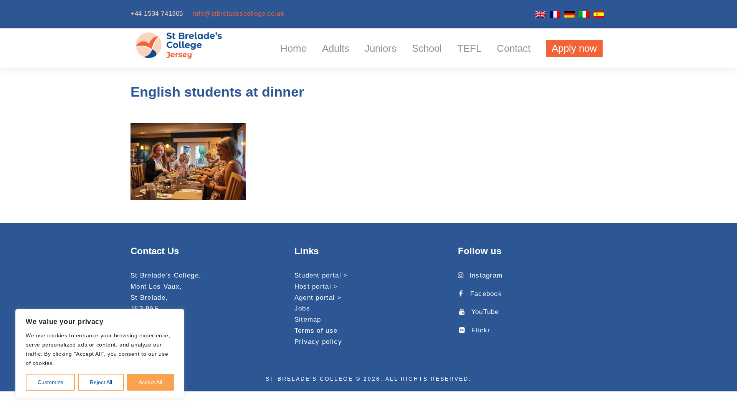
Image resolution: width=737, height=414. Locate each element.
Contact (513, 48)
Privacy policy (318, 341)
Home (293, 48)
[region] (99, 354)
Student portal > (321, 275)
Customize (50, 382)
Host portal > (316, 286)
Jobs (302, 308)
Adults (335, 48)
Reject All (101, 382)
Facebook (486, 293)
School (427, 48)
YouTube (485, 311)
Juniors (381, 48)
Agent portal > (318, 297)
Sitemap (307, 319)
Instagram (485, 275)
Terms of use (316, 330)
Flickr (480, 330)
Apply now (574, 48)
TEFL (469, 48)
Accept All (150, 382)
